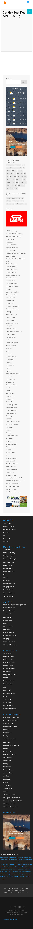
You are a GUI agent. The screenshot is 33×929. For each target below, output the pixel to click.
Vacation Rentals (11, 475)
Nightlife (8, 371)
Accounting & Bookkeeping (14, 233)
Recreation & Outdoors (13, 421)
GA (13, 171)
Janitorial (8, 354)
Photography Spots (12, 407)
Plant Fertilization (11, 410)
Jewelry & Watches (11, 357)
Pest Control (9, 399)
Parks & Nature (10, 393)
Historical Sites (10, 334)
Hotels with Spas (11, 345)
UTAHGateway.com (12, 912)
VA (7, 188)
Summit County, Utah (21, 874)
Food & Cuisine (10, 317)
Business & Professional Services (16, 253)
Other (7, 869)
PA (17, 182)
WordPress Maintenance (13, 492)
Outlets (8, 388)
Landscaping (9, 359)
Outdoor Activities (11, 385)
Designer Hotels (11, 272)
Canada (21, 198)
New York (23, 176)
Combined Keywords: (8, 859)
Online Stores (10, 382)
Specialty (8, 450)
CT (20, 168)
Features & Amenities (12, 309)
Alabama (10, 857)
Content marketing (17, 859)
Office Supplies (10, 379)
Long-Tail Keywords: (5, 866)
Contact (26, 893)
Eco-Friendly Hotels (12, 283)
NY (13, 179)
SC (25, 182)
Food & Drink (10, 320)
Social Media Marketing (5, 874)
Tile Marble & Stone (12, 464)
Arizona (15, 165)
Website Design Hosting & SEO (15, 481)
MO (11, 176)
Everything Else (10, 297)
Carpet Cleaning (10, 256)
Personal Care (10, 396)
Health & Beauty (11, 328)
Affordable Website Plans (10, 920)
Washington (23, 204)
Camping (26, 857)
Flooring (8, 312)
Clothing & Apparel (11, 264)
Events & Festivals (11, 295)
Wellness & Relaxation (12, 483)
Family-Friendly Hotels (12, 306)
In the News (9, 348)
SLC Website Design (9, 893)
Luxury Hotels (10, 365)
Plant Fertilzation (11, 413)
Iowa (8, 173)
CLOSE (29, 11)
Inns (7, 351)
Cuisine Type (7, 523)
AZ (20, 165)
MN (8, 176)
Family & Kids (10, 303)
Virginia (12, 188)
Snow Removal (10, 447)
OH (17, 179)
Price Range (9, 419)
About (5, 888)
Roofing (8, 433)
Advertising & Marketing (13, 236)
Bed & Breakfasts (11, 245)
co (17, 168)
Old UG (16, 888)
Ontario (9, 182)
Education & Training (12, 286)
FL (23, 168)
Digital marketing (25, 859)
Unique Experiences (12, 469)
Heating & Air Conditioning (14, 331)
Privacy (26, 888)
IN (21, 171)
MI (25, 173)
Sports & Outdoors (11, 458)
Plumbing (9, 416)
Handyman (9, 326)
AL (10, 165)
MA (18, 173)
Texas (8, 185)
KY (11, 173)
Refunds (10, 890)
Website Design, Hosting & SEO (12, 801)
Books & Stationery (12, 247)
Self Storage (9, 438)
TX (15, 185)
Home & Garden (11, 337)
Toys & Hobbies (11, 466)
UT (19, 185)
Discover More (10, 281)
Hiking (20, 862)
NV (10, 179)
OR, (13, 182)
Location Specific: (29, 864)
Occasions (9, 376)
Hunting (7, 864)
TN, (12, 185)
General (16, 862)
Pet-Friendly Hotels (11, 405)
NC (18, 176)
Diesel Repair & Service (13, 275)
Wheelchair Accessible (12, 486)
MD (22, 173)
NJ (7, 179)
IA (16, 171)
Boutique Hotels (11, 250)
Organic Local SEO (19, 890)
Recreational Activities (12, 424)
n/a (15, 176)
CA (7, 168)
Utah (23, 185)
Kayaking (14, 864)
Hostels (8, 340)
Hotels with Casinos (12, 343)
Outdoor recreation (20, 869)
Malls (7, 368)
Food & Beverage (11, 314)
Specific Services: (13, 874)
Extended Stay (10, 300)
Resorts (8, 430)
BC (23, 165)
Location (8, 362)
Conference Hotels (11, 267)
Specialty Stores (10, 452)
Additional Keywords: (4, 857)
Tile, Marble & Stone (9, 794)
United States (10, 204)
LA (14, 173)
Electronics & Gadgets (12, 292)
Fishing (6, 862)
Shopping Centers (11, 444)
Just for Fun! (19, 893)
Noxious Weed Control (13, 374)
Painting (8, 390)
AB (7, 165)
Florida (8, 171)
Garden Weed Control (12, 323)
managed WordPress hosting (22, 866)
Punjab (21, 182)
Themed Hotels (10, 461)
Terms (21, 888)
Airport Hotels (10, 239)
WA (16, 188)
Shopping (9, 441)
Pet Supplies (9, 402)
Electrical (8, 289)
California (12, 168)
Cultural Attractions (11, 269)
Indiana (11, 864)
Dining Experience (11, 278)
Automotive (9, 242)
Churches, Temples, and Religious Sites (14, 605)
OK (20, 179)
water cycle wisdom (9, 876)
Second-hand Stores (12, 436)
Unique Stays (10, 472)
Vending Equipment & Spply (14, 478)
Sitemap (11, 888)
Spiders (8, 455)
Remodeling (9, 427)
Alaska (8, 198)
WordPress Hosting (12, 489)
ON (24, 179)
